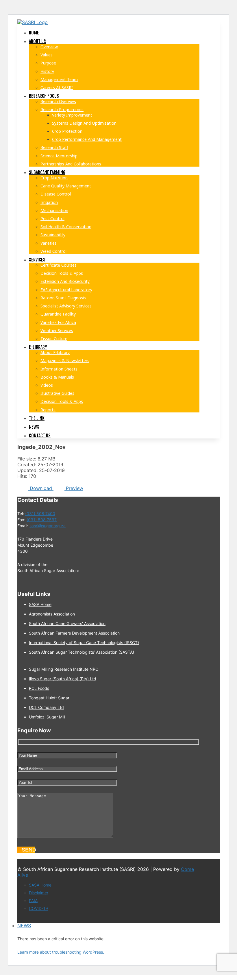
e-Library (38, 347)
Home (34, 33)
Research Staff (54, 147)
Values (46, 55)
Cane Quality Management (65, 186)
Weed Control (53, 251)
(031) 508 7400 (40, 513)
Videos (46, 385)
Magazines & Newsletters (64, 360)
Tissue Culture (53, 338)
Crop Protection (67, 131)
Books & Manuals (57, 377)
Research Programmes (62, 109)
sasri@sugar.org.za (47, 525)
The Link (37, 418)
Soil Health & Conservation (65, 226)
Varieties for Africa (58, 322)
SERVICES (37, 260)
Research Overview (58, 101)
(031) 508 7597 (42, 519)
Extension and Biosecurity (65, 281)
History (47, 71)
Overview (49, 46)
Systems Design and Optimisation (84, 123)
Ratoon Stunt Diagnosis (63, 298)
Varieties (48, 243)
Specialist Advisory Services (66, 306)
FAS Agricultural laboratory (66, 289)
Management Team (59, 79)
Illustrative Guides (57, 393)
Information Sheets (58, 369)
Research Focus (44, 96)
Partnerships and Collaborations (70, 164)
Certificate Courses (58, 265)
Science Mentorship (58, 155)
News (34, 427)
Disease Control (55, 194)
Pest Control (52, 218)
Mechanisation (54, 210)
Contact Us (40, 435)
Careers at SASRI (56, 87)
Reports (47, 409)
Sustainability (52, 234)
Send (28, 850)
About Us (37, 41)
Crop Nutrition (54, 177)
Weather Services (56, 330)
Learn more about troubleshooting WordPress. (60, 952)
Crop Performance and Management (87, 139)
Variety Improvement (72, 115)
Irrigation (49, 202)
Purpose (48, 63)
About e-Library (55, 352)
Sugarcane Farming (47, 172)
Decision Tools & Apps (61, 273)
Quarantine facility (58, 314)
